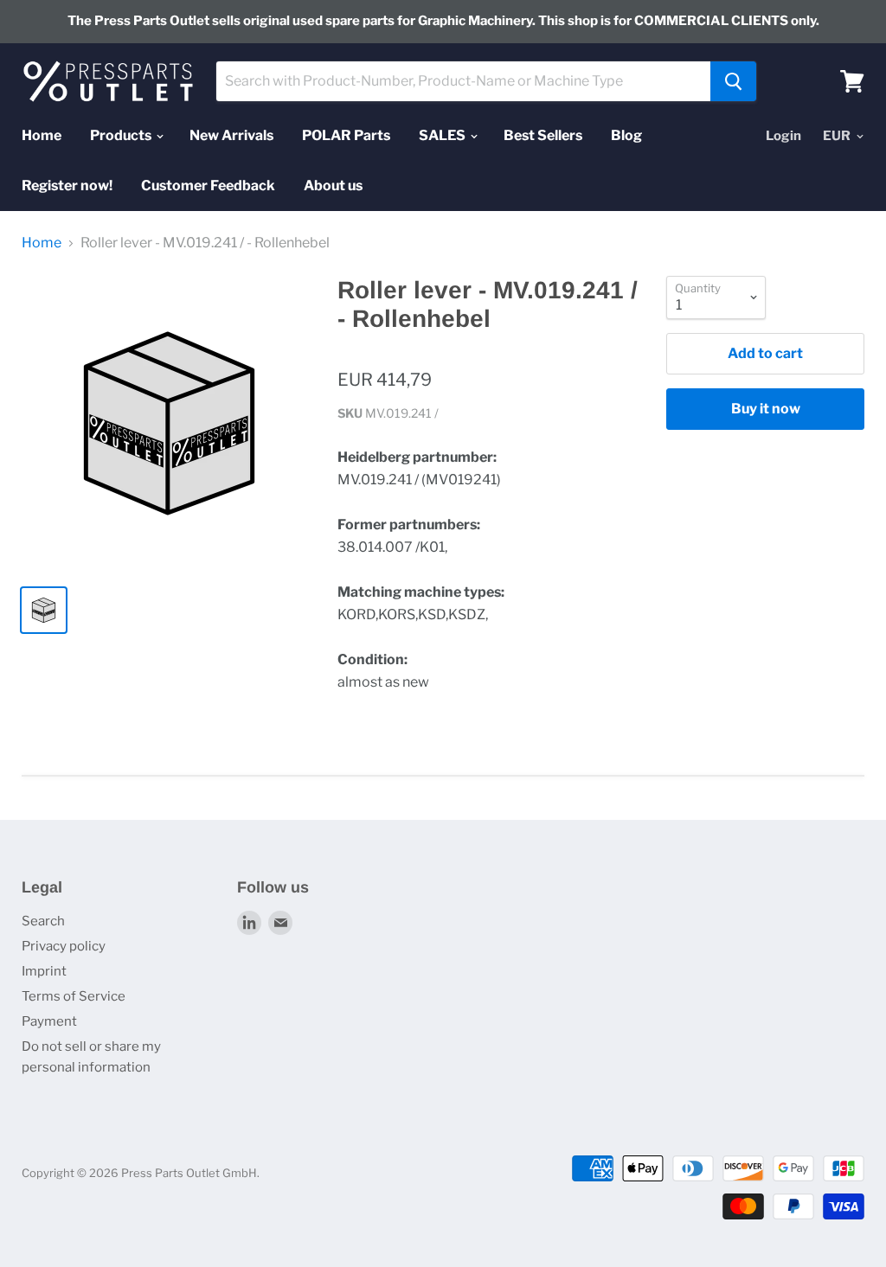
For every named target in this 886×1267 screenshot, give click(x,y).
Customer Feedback (208, 185)
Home (41, 135)
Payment (49, 1021)
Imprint (44, 971)
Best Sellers (543, 135)
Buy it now (765, 408)
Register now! (67, 185)
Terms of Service (73, 996)
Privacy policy (64, 946)
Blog (626, 135)
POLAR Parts (346, 135)
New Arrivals (231, 135)
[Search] (733, 81)
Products (122, 135)
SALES (443, 135)
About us (333, 185)
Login (783, 136)
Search (43, 921)
